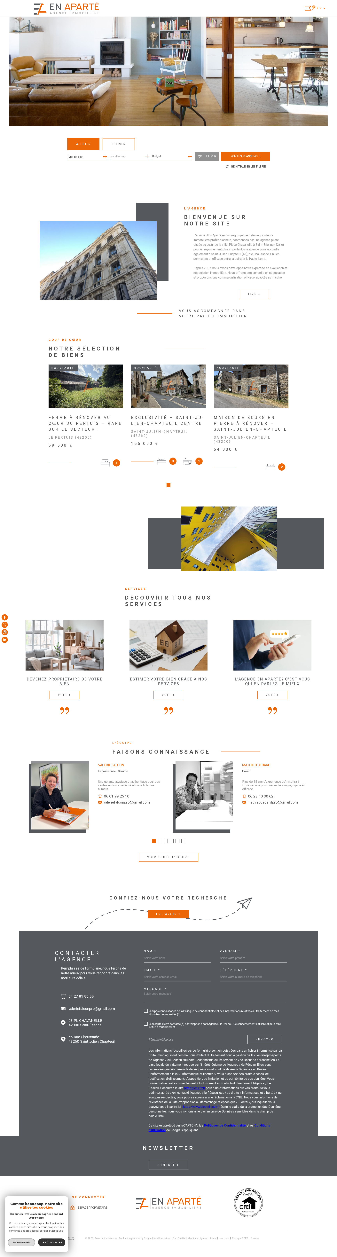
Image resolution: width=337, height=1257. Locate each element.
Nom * (150, 951)
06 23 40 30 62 (260, 796)
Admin (212, 1238)
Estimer (119, 144)
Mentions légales (197, 1238)
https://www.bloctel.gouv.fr (201, 1107)
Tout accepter (51, 1242)
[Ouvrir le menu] (308, 8)
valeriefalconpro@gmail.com (126, 802)
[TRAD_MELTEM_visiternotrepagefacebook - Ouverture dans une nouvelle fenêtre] (5, 617)
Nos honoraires (161, 1238)
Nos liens (224, 1238)
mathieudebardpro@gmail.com (272, 802)
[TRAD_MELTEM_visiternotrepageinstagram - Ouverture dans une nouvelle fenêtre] (5, 632)
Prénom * (230, 951)
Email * (152, 970)
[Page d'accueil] (66, 8)
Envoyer (265, 1039)
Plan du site (179, 1238)
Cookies (254, 1238)
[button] (168, 485)
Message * (155, 989)
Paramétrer (21, 1242)
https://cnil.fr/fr (194, 1088)
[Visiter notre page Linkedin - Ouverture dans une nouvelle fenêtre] (5, 640)
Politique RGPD (240, 1238)
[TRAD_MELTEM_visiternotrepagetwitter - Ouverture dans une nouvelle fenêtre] (5, 625)
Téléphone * (233, 970)
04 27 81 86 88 (81, 996)
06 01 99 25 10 (116, 796)
